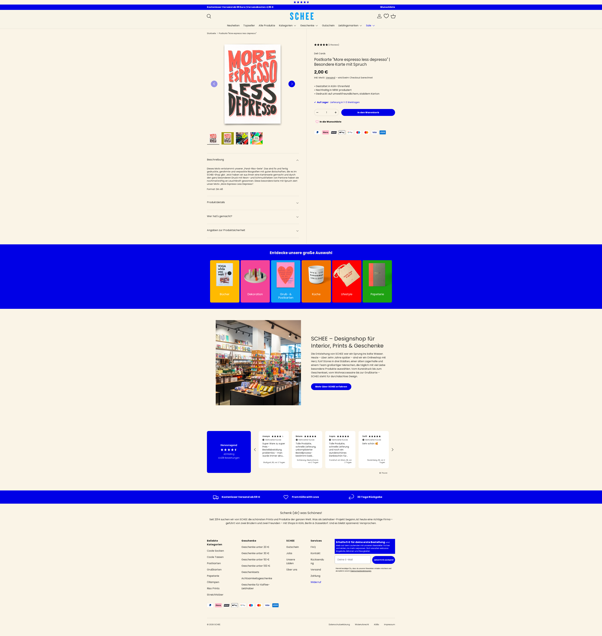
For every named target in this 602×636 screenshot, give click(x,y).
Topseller (249, 25)
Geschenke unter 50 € (255, 559)
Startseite (211, 33)
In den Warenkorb (368, 112)
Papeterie (213, 576)
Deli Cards (319, 53)
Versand (330, 77)
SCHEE (217, 624)
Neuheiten (233, 25)
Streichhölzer (215, 594)
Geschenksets (250, 572)
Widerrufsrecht (362, 624)
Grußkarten (214, 569)
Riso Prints (213, 588)
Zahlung (315, 576)
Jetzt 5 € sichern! (383, 559)
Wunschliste (387, 7)
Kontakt (315, 553)
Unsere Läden (290, 561)
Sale (368, 25)
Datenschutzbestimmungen (360, 571)
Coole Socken (215, 551)
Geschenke (307, 25)
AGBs (376, 624)
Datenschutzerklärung (339, 624)
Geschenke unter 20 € (255, 547)
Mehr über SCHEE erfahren (331, 386)
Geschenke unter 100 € (255, 566)
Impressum (389, 624)
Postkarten (214, 563)
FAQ (313, 547)
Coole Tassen (215, 557)
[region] (324, 449)
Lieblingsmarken (348, 25)
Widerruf (316, 582)
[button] (393, 16)
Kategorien (286, 25)
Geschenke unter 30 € (255, 553)
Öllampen (213, 582)
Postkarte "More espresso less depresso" (237, 33)
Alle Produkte (267, 25)
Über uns (291, 569)
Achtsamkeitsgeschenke (256, 578)
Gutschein (328, 25)
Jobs (289, 553)
